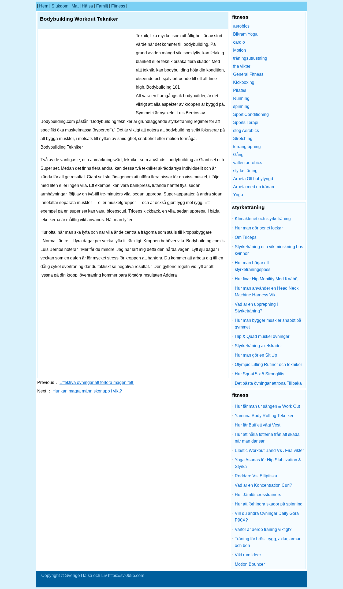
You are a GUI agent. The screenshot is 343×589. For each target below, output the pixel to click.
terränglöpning (247, 146)
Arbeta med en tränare (254, 186)
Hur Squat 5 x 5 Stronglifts (259, 374)
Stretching (242, 138)
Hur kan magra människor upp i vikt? (88, 391)
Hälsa (87, 6)
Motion (239, 50)
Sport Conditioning (251, 114)
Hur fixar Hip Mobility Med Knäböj (267, 279)
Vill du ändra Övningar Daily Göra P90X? (267, 516)
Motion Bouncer (250, 564)
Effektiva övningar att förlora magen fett (96, 382)
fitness (118, 6)
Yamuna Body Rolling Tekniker (264, 415)
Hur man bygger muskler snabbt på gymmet (268, 323)
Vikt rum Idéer (248, 555)
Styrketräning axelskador (258, 345)
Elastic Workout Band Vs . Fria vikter (269, 450)
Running (241, 98)
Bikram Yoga (245, 34)
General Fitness (248, 74)
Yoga (238, 194)
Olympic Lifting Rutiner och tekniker (268, 364)
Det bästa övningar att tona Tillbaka (268, 383)
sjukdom (59, 6)
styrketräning (245, 170)
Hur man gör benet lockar (259, 228)
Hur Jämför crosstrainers (258, 494)
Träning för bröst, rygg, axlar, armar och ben (267, 542)
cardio (239, 42)
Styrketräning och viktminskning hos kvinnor (269, 250)
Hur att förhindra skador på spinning (269, 504)
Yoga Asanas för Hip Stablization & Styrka (268, 463)
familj (102, 6)
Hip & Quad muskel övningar (262, 336)
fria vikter (241, 66)
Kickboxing (243, 82)
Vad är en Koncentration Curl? (263, 485)
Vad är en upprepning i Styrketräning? (256, 307)
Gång (238, 154)
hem (43, 6)
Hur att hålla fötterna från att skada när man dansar (267, 437)
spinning (241, 106)
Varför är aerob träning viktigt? (263, 529)
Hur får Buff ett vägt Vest (257, 425)
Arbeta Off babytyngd (253, 178)
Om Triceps (245, 237)
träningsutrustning (250, 58)
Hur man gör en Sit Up (256, 355)
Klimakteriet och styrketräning (263, 218)
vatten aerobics (247, 162)
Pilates (239, 90)
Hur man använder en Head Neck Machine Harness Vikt (267, 291)
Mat (75, 6)
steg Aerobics (246, 130)
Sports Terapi (245, 122)
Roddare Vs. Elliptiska (256, 476)
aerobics (241, 26)
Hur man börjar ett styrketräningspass (252, 266)
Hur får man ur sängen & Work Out (267, 406)
